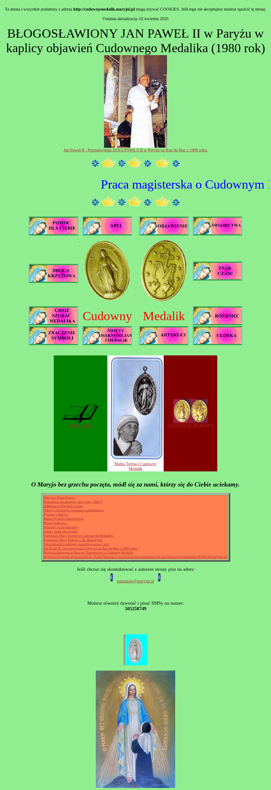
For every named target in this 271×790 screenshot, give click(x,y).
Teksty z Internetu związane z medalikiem (73, 510)
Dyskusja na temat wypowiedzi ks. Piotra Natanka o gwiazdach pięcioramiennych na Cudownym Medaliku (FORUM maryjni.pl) (136, 557)
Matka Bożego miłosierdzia (63, 519)
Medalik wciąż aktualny (61, 527)
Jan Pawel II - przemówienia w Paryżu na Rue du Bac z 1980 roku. (91, 548)
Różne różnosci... (56, 523)
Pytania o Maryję (56, 514)
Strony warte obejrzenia (61, 531)
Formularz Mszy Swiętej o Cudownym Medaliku (78, 536)
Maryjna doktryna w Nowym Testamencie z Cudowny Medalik (88, 553)
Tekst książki (77, 544)
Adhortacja (63, 506)
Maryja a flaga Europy (60, 497)
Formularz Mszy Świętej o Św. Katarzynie (73, 540)
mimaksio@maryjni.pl (135, 581)
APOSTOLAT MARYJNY (190, 425)
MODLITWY (80, 425)
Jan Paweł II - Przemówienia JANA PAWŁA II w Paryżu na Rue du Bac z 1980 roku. (136, 150)
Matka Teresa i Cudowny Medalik (135, 466)
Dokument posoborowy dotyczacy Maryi (73, 502)
